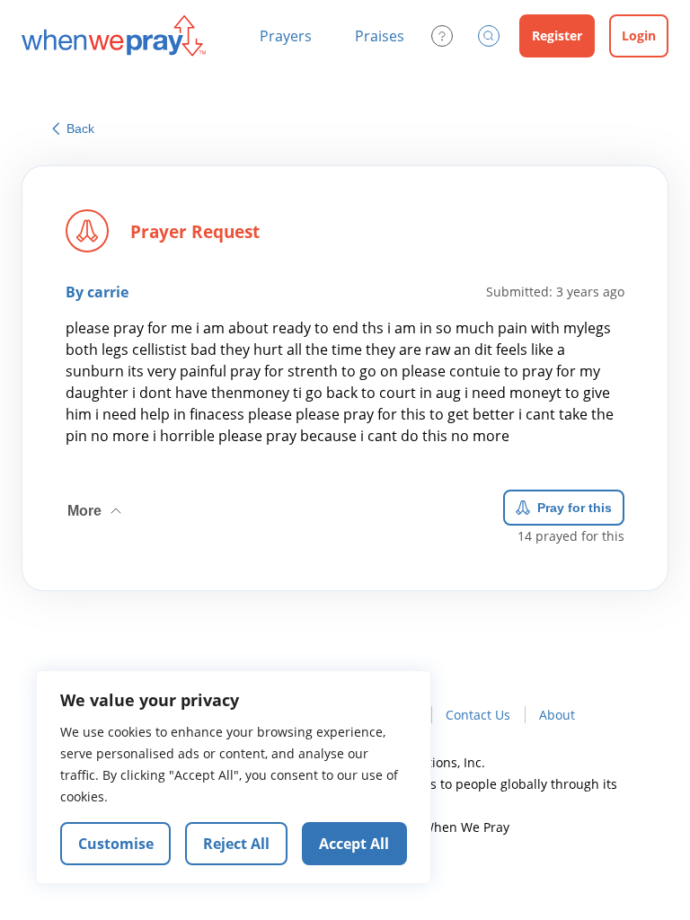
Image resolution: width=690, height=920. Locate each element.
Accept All (354, 844)
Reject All (236, 844)
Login (639, 35)
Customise (116, 844)
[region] (233, 777)
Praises (379, 36)
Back (80, 128)
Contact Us (478, 714)
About (557, 714)
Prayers (286, 36)
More (96, 504)
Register (557, 35)
